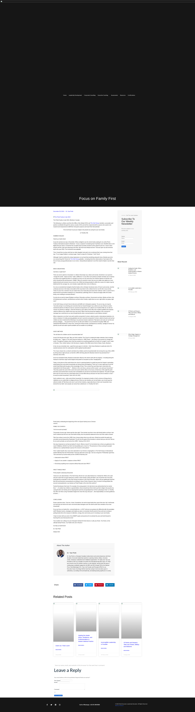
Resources (123, 95)
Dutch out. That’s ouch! (63, 645)
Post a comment (58, 695)
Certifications (131, 95)
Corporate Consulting (89, 95)
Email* (56, 682)
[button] (103, 95)
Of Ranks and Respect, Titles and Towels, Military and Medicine (134, 312)
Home (64, 95)
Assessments (114, 95)
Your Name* (57, 680)
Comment (56, 689)
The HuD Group (94, 223)
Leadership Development (75, 95)
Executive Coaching (103, 95)
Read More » (59, 649)
